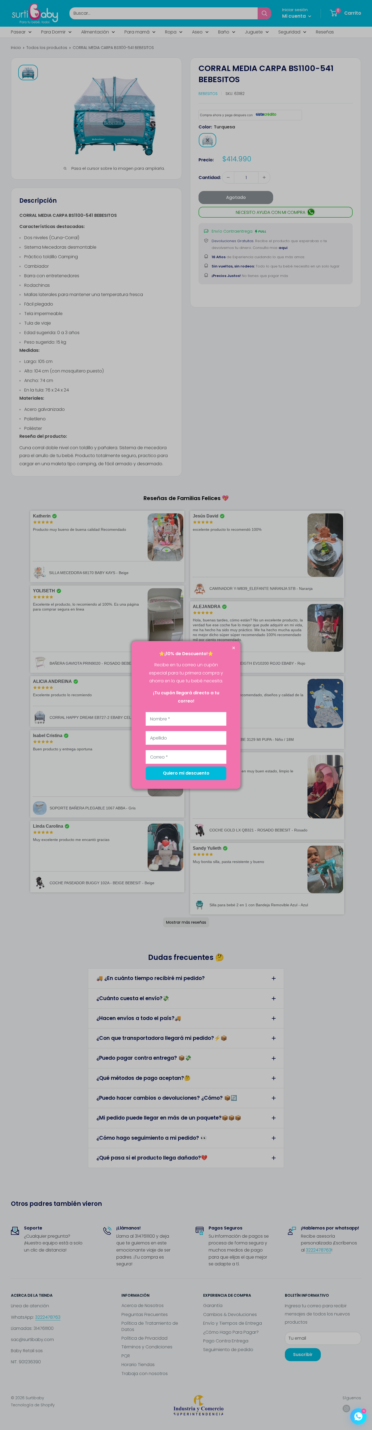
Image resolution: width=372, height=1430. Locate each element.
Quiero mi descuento (186, 773)
